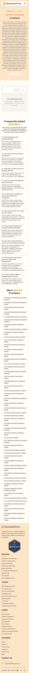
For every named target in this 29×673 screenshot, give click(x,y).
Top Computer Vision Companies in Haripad (13, 494)
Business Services (7, 626)
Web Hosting (5, 624)
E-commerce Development (10, 570)
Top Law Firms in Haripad (11, 437)
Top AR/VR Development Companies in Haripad (14, 345)
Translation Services (8, 603)
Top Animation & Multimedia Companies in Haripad (15, 399)
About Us (4, 644)
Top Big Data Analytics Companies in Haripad (14, 325)
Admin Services (6, 598)
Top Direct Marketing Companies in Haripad (13, 446)
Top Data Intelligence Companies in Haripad (13, 461)
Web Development (7, 563)
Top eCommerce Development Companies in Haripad (15, 320)
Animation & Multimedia (8, 629)
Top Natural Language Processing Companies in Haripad (13, 489)
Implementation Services (9, 606)
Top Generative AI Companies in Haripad (15, 477)
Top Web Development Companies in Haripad (14, 308)
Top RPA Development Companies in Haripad (14, 404)
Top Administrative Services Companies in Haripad (15, 360)
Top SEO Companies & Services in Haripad (15, 329)
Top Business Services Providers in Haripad (13, 456)
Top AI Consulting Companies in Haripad (15, 480)
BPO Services (5, 614)
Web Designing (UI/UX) (8, 586)
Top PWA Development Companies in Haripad (14, 433)
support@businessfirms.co (13, 663)
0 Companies (14, 74)
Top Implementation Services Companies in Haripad (15, 372)
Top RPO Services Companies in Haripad (15, 453)
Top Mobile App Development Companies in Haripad (15, 298)
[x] (25, 670)
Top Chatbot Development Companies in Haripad (15, 408)
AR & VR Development (8, 591)
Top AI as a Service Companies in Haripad (15, 500)
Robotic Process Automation (10, 631)
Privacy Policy (6, 647)
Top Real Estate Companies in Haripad (14, 450)
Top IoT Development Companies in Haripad (14, 340)
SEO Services (5, 575)
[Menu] (25, 3)
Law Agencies (6, 621)
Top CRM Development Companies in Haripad (14, 469)
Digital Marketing (7, 568)
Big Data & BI (5, 573)
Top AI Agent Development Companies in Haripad (15, 474)
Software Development (8, 561)
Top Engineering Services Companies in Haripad (14, 382)
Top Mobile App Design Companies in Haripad (14, 333)
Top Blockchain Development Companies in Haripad (15, 313)
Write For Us (5, 652)
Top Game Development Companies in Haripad (14, 419)
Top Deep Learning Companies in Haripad (15, 498)
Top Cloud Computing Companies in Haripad (14, 355)
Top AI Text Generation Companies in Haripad (14, 519)
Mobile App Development (9, 558)
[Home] (12, 3)
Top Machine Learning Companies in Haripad (14, 484)
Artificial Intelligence (8, 616)
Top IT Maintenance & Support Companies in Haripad (15, 441)
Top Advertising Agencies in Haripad (13, 415)
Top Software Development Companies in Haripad (15, 303)
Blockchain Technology (8, 566)
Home (8, 11)
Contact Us (5, 649)
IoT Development (7, 589)
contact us (17, 101)
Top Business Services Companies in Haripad (14, 394)
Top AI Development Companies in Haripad (13, 377)
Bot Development (7, 633)
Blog (3, 654)
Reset (18, 90)
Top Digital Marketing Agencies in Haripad (15, 316)
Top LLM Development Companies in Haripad (14, 509)
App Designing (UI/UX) (8, 578)
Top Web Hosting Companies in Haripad (15, 390)
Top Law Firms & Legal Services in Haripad (13, 386)
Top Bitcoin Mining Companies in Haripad (15, 465)
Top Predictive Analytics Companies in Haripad (14, 514)
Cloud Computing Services (9, 596)
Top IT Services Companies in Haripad (14, 363)
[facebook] (17, 670)
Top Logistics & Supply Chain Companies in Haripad (15, 429)
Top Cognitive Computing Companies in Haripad (14, 504)
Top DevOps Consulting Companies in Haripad (14, 424)
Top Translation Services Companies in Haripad (14, 367)
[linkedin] (21, 670)
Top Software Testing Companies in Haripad (14, 350)
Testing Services (6, 593)
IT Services (5, 601)
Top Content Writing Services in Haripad (15, 412)
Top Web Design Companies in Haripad (14, 337)
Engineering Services (8, 619)
